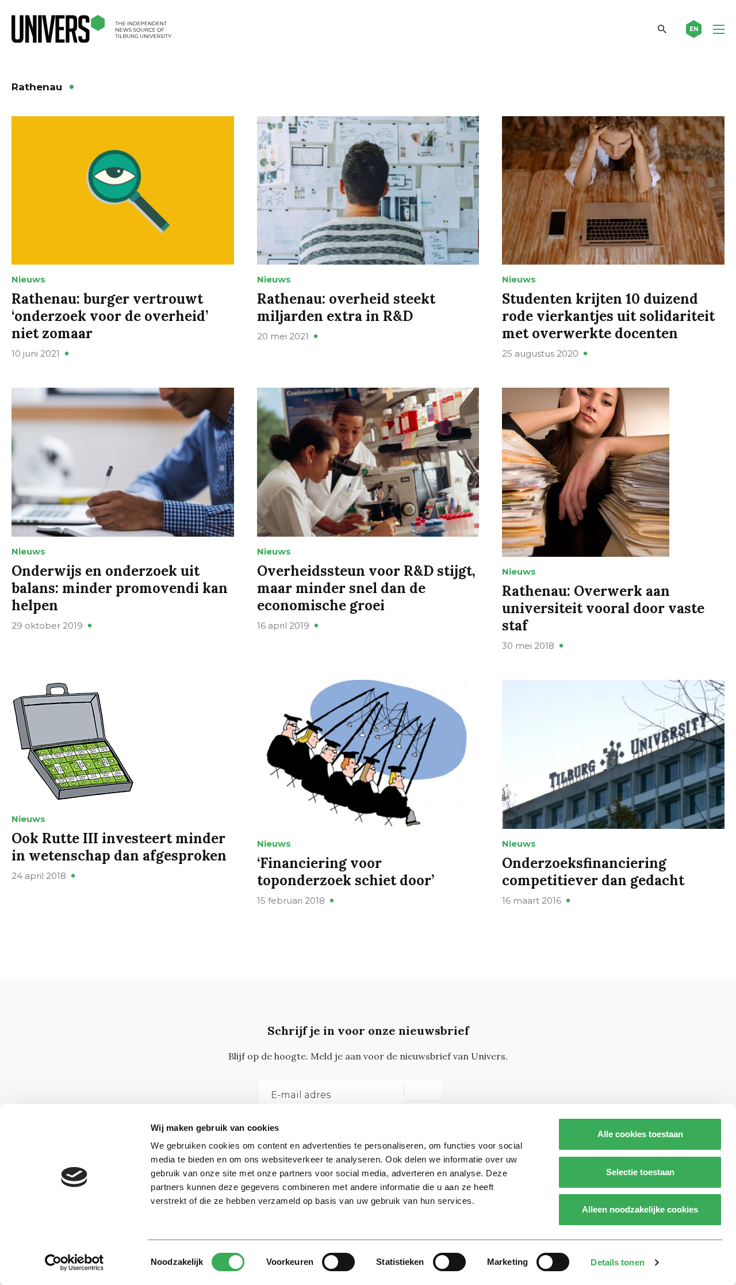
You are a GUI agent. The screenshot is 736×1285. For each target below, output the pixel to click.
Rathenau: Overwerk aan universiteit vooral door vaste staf (603, 608)
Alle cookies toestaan (640, 1134)
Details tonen (617, 1262)
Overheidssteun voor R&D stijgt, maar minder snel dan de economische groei (366, 588)
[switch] (338, 1262)
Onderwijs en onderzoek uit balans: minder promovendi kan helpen (120, 588)
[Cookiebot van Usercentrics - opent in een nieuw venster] (74, 1262)
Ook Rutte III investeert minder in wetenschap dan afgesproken (119, 847)
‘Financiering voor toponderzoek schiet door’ (345, 871)
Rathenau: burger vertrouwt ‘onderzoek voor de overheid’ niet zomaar (110, 316)
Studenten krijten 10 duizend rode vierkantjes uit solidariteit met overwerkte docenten (608, 316)
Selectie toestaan (640, 1172)
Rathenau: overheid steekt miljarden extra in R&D (346, 307)
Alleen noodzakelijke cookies (640, 1209)
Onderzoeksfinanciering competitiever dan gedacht (593, 871)
